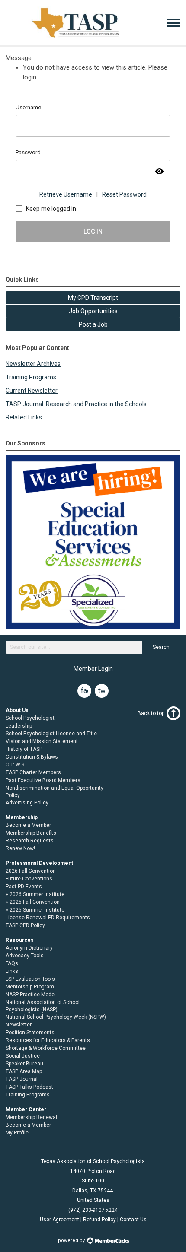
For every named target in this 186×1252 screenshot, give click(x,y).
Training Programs (31, 377)
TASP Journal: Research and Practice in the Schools (76, 403)
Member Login (93, 668)
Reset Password (124, 194)
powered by (72, 1240)
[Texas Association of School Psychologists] (75, 37)
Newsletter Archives (33, 363)
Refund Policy (99, 1220)
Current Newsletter (32, 390)
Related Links (24, 417)
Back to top (151, 713)
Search (161, 647)
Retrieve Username (65, 194)
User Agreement (59, 1220)
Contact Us (133, 1220)
